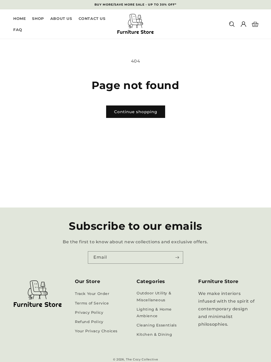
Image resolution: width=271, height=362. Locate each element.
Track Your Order (92, 293)
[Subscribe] (177, 257)
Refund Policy (89, 321)
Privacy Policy (89, 312)
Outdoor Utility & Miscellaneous (154, 296)
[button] (232, 24)
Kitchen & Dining (154, 334)
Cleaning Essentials (157, 325)
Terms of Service (92, 303)
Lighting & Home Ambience (154, 312)
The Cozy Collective (142, 359)
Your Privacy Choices (96, 331)
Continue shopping (135, 111)
